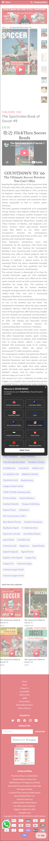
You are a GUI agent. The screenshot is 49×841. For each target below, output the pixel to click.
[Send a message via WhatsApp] (6, 825)
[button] (14, 404)
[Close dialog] (45, 387)
